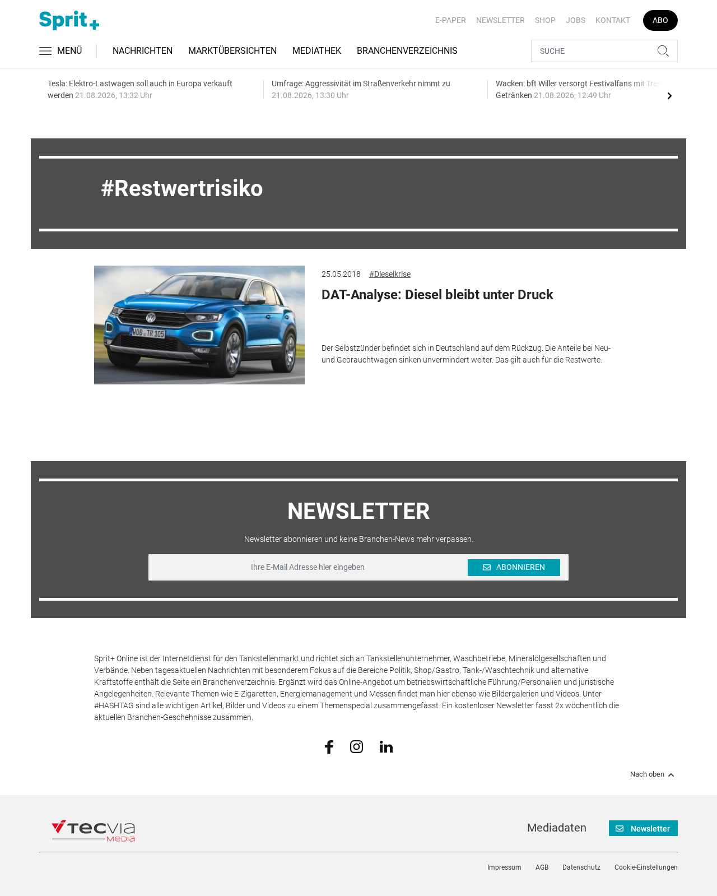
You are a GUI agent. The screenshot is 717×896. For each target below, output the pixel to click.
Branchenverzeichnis (407, 50)
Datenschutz (581, 867)
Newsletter (500, 20)
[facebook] (329, 746)
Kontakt (612, 20)
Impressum (504, 867)
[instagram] (356, 745)
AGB (542, 867)
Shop (545, 20)
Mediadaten (556, 827)
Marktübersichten (232, 50)
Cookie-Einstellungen (646, 867)
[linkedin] (386, 745)
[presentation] (669, 95)
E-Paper (450, 20)
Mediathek (316, 50)
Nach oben (647, 774)
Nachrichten (143, 50)
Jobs (575, 20)
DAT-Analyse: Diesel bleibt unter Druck (437, 295)
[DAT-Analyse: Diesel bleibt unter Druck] (199, 325)
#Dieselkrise (390, 274)
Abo (660, 20)
